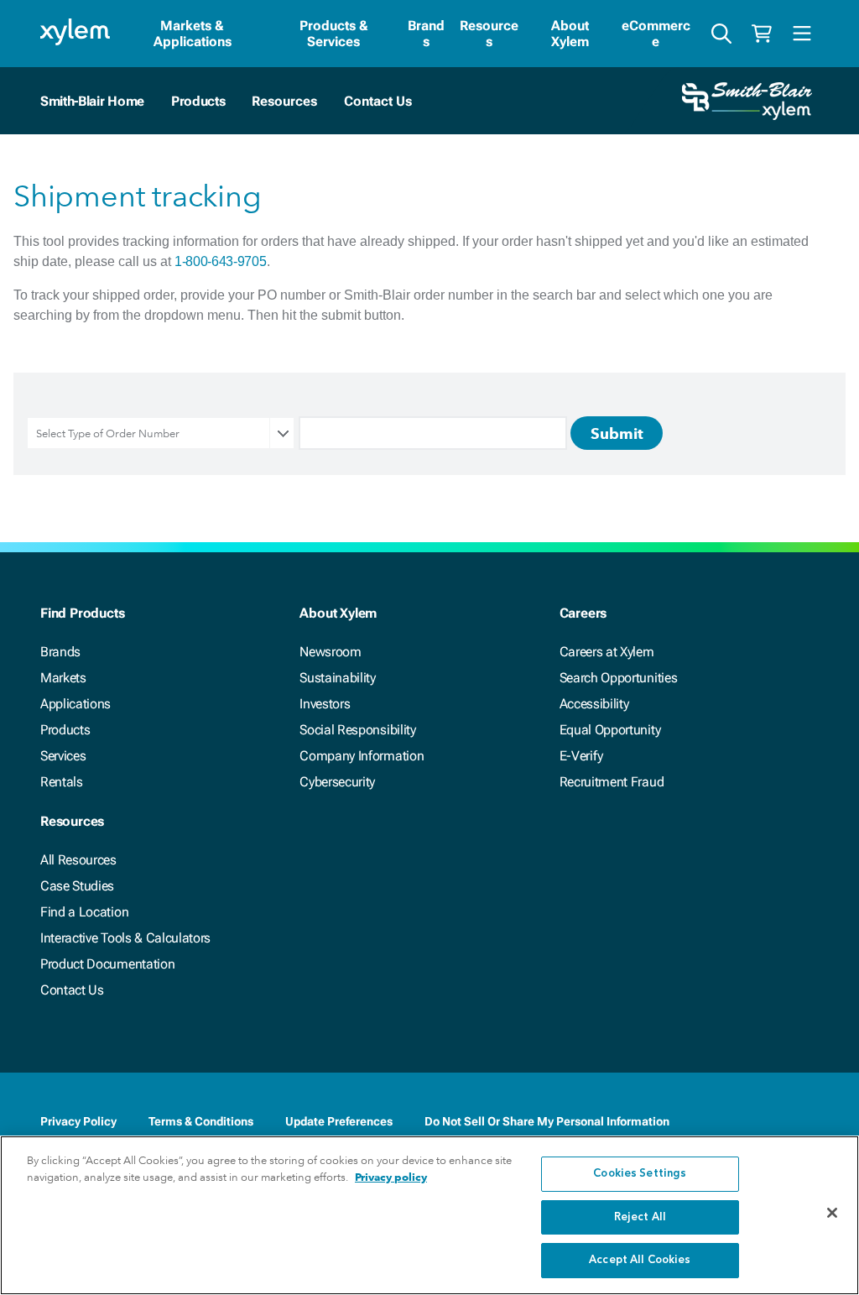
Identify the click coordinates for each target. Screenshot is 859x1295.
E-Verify (581, 756)
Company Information (361, 756)
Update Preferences (339, 1121)
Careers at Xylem (607, 652)
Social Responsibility (357, 730)
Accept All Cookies (639, 1260)
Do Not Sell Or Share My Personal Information (546, 1121)
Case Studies (77, 886)
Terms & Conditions (200, 1121)
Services (63, 756)
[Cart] (761, 33)
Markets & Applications (193, 34)
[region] (429, 1215)
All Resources (78, 860)
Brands (426, 34)
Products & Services (333, 34)
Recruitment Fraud (612, 782)
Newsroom (330, 652)
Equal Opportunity (610, 730)
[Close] (832, 1212)
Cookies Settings (639, 1173)
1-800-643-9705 (220, 261)
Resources (489, 34)
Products (198, 101)
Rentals (61, 782)
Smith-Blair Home (92, 101)
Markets (63, 678)
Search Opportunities (619, 678)
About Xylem (570, 34)
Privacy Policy (78, 1121)
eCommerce (656, 34)
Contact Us (72, 990)
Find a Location (84, 912)
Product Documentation (107, 964)
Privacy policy (391, 1177)
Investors (324, 704)
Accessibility (594, 704)
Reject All (640, 1217)
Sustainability (337, 678)
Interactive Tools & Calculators (125, 938)
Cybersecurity (337, 782)
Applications (75, 704)
